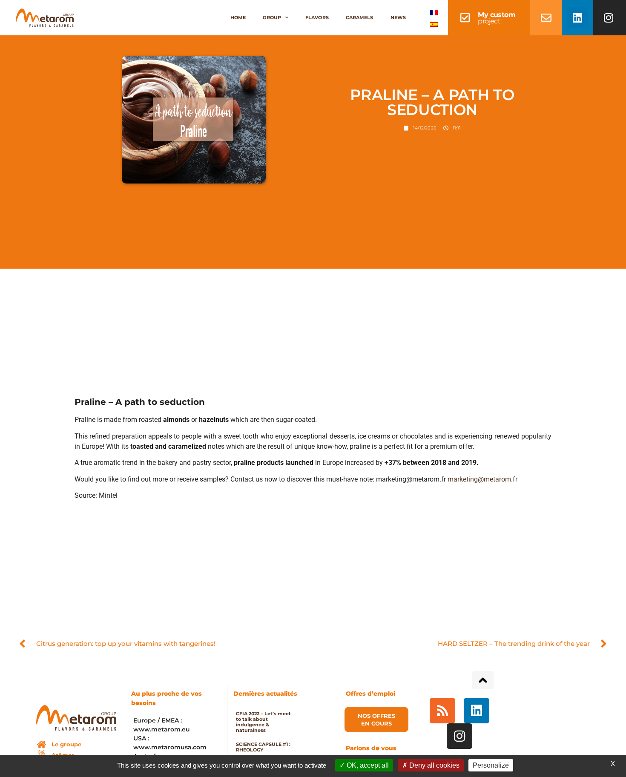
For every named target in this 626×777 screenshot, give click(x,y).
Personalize (491, 765)
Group (272, 17)
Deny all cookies (433, 765)
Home (238, 17)
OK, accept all (367, 765)
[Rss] (442, 710)
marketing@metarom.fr (482, 479)
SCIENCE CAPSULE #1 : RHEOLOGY (263, 747)
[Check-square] (465, 18)
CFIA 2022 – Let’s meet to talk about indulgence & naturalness (263, 722)
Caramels (359, 17)
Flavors (317, 17)
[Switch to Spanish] (434, 23)
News (398, 17)
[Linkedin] (577, 18)
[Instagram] (608, 18)
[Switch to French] (434, 12)
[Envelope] (546, 18)
